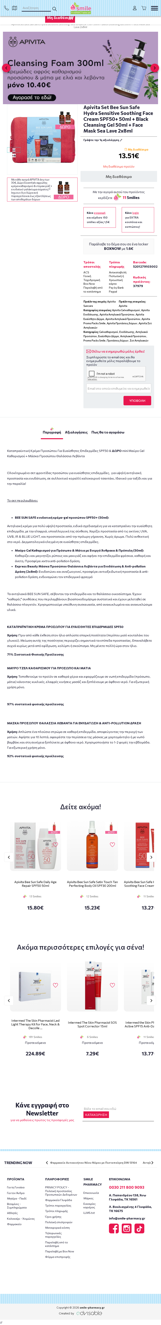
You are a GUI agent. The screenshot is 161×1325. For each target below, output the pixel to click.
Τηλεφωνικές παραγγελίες (53, 1234)
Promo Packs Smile (94, 340)
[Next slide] (154, 68)
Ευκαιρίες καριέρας (89, 1205)
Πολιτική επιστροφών (58, 1222)
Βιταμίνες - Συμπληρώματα (17, 1205)
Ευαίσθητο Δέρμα (108, 336)
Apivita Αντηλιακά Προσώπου (117, 314)
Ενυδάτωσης (126, 331)
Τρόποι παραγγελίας (58, 1205)
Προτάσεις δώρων (117, 340)
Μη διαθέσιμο (60, 17)
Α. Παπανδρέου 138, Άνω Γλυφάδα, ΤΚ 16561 (127, 1197)
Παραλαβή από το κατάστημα (56, 1244)
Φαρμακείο (14, 1224)
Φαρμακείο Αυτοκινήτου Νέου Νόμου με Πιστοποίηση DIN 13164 (93, 1162)
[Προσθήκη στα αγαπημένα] (72, 156)
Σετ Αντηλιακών (139, 340)
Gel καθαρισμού (108, 331)
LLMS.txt (89, 1212)
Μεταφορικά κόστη (57, 1227)
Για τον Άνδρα (16, 1193)
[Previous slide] (6, 68)
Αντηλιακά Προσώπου (133, 336)
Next (151, 857)
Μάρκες (88, 1198)
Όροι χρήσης (53, 1216)
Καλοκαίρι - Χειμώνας (21, 1218)
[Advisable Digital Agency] (80, 1313)
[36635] (42, 139)
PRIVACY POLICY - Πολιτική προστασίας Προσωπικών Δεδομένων (61, 1191)
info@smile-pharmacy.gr (127, 1218)
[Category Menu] (154, 8)
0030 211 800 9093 (126, 1187)
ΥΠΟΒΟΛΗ (137, 400)
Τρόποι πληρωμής (56, 1211)
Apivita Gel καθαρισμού (126, 310)
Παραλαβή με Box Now (59, 1251)
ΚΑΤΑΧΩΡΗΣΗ (96, 1114)
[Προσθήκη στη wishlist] (55, 845)
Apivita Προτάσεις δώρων (122, 323)
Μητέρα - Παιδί (17, 1198)
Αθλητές (12, 1213)
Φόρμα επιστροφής (57, 1256)
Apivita (123, 305)
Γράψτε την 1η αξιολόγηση (101, 140)
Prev (9, 857)
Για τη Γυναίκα (16, 1187)
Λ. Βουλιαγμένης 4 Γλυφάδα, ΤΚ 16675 (130, 1209)
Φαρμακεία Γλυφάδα (58, 1200)
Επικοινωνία (91, 1192)
